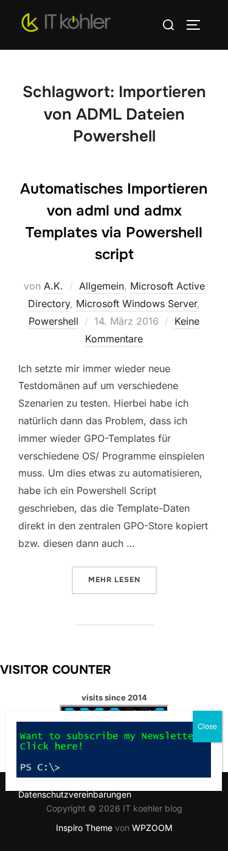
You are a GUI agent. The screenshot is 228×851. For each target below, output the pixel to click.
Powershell (53, 321)
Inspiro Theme (84, 827)
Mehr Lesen (122, 579)
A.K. (53, 286)
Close (207, 726)
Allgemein (101, 286)
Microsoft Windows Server (136, 303)
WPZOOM (152, 827)
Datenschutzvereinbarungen (74, 794)
